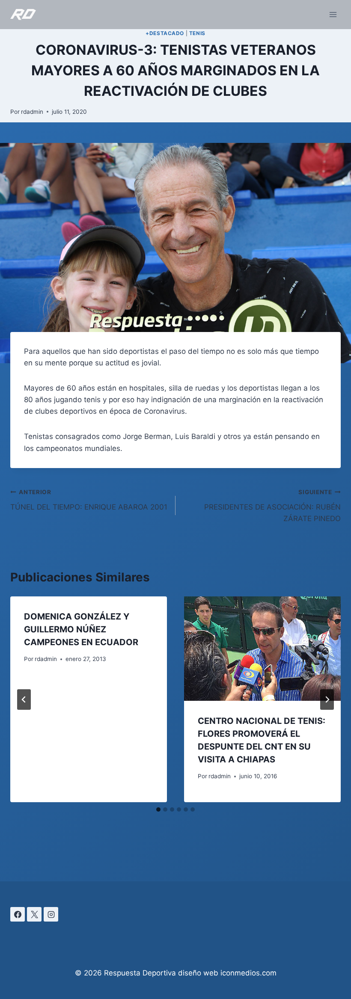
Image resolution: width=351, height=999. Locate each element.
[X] (34, 914)
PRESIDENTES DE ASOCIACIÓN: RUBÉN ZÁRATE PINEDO (272, 506)
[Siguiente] (327, 699)
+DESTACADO (165, 33)
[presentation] (262, 648)
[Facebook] (17, 914)
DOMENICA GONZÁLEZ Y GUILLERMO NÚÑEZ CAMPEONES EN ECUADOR (81, 629)
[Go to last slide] (24, 699)
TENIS (197, 33)
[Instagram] (51, 914)
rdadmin (32, 111)
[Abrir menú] (333, 14)
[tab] (158, 809)
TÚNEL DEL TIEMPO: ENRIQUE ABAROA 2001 (88, 500)
